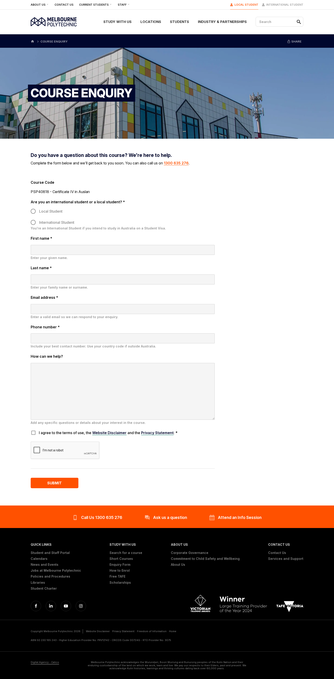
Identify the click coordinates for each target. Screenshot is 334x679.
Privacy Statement (157, 432)
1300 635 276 (176, 163)
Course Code (42, 182)
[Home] (32, 41)
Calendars (39, 559)
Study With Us (117, 22)
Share (296, 41)
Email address (44, 297)
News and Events (44, 564)
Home (172, 631)
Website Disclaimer (109, 432)
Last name (41, 268)
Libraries (38, 582)
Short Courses (121, 559)
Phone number (45, 327)
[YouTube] (66, 606)
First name (41, 238)
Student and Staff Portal (50, 553)
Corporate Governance (189, 553)
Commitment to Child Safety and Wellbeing (205, 559)
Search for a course (126, 553)
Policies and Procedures (50, 576)
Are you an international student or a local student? (78, 202)
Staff (122, 4)
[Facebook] (36, 606)
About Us (38, 4)
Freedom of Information (152, 631)
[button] (56, 544)
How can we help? (47, 356)
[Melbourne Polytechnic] (54, 21)
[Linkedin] (51, 606)
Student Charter (44, 588)
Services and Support (285, 559)
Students (179, 22)
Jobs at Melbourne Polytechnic (56, 570)
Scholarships (120, 582)
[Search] (298, 22)
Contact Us (64, 4)
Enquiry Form (120, 564)
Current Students (94, 4)
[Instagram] (81, 606)
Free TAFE (117, 576)
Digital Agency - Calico (45, 662)
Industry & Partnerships (222, 22)
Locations (150, 22)
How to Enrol (120, 570)
